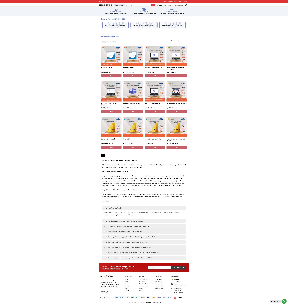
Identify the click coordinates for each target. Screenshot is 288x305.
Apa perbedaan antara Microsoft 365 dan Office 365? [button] (125, 221)
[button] (119, 5)
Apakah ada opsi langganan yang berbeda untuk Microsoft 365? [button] (129, 258)
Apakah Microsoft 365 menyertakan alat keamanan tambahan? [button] (129, 247)
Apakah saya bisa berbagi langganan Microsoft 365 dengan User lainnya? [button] (132, 253)
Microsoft (158, 165)
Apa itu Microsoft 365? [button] (114, 208)
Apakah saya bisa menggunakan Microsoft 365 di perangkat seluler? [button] (130, 237)
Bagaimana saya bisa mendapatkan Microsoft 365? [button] (124, 232)
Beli (111, 76)
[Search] (153, 5)
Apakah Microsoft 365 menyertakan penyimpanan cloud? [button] (126, 242)
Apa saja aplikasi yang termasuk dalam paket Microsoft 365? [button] (127, 226)
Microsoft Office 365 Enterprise (149, 181)
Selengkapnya (107, 201)
